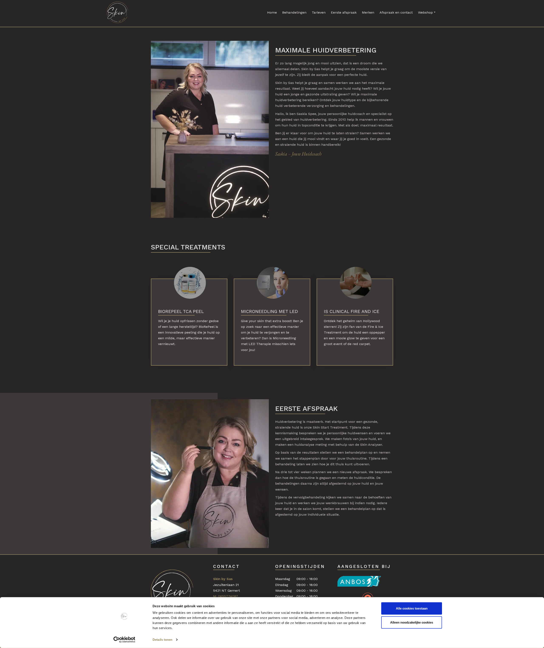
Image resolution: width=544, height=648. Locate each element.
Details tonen (162, 639)
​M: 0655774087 (225, 596)
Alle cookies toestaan (412, 608)
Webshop (425, 12)
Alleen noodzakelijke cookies (411, 622)
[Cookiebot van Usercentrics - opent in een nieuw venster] (124, 640)
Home (272, 12)
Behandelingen (294, 12)
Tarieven (319, 12)
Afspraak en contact (396, 12)
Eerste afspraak (344, 12)
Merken (368, 12)
